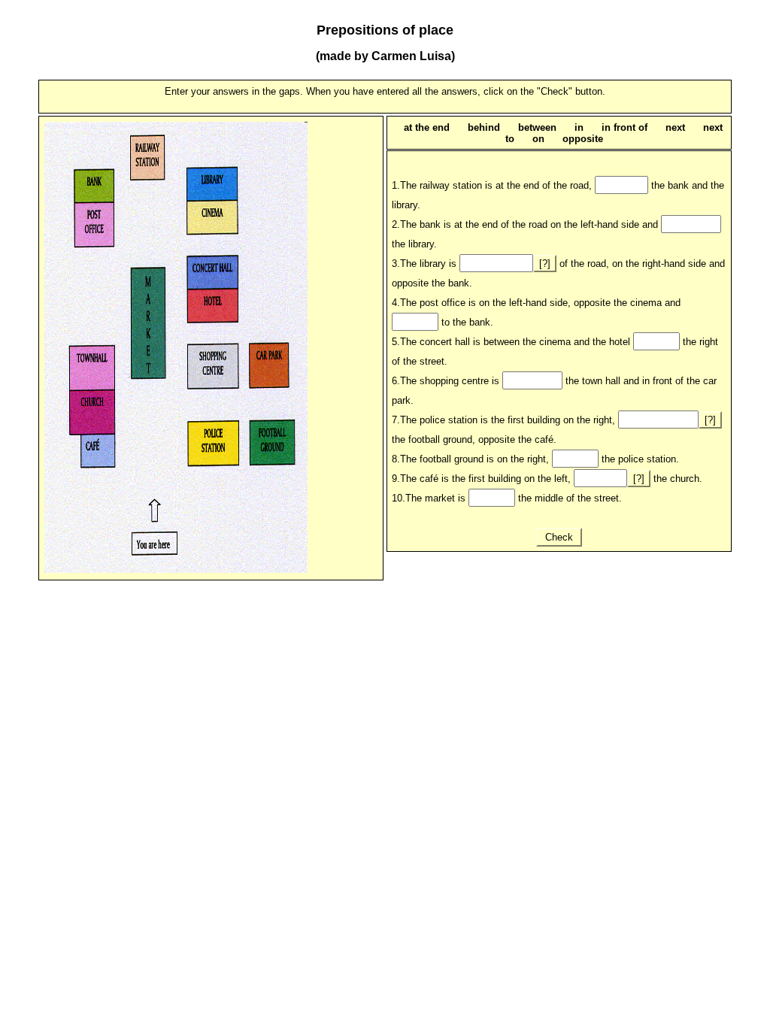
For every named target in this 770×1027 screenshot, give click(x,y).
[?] (544, 263)
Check (559, 537)
